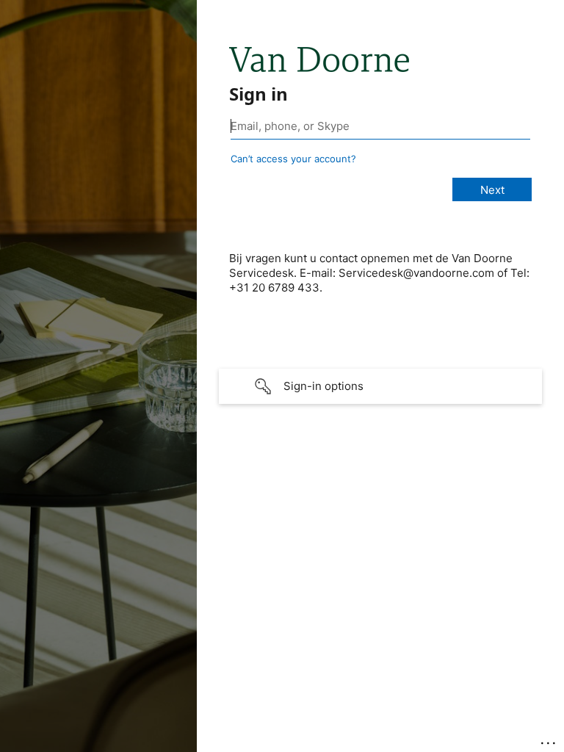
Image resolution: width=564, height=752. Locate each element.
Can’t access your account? (293, 158)
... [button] (549, 739)
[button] (380, 386)
